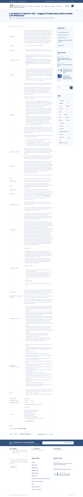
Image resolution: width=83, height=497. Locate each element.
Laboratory (66, 114)
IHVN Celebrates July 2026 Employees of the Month (67, 71)
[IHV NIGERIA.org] (17, 6)
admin (11, 26)
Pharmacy (68, 120)
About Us (31, 6)
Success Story (61, 37)
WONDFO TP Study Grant (63, 142)
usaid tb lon (61, 134)
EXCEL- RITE (46, 6)
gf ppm (60, 111)
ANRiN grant (61, 103)
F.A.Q (33, 484)
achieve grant (61, 100)
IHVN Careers (34, 475)
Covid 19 (60, 106)
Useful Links (58, 6)
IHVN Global (37, 6)
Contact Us (67, 5)
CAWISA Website (35, 470)
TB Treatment (61, 128)
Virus (60, 140)
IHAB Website (34, 467)
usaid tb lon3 (61, 137)
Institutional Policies (36, 486)
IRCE (42, 6)
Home (27, 6)
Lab (59, 114)
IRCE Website (34, 465)
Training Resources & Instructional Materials (65, 41)
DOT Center (68, 106)
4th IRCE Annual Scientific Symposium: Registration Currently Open (64, 78)
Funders (33, 462)
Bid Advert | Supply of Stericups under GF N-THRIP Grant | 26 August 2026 (64, 59)
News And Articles (62, 35)
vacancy (68, 137)
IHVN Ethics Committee (36, 489)
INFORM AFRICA (35, 473)
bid (11, 434)
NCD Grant (61, 120)
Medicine (67, 117)
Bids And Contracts (62, 32)
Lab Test (60, 117)
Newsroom (53, 6)
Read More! (13, 466)
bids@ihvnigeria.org (30, 421)
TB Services (61, 125)
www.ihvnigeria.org (29, 62)
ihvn (16, 434)
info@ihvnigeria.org (22, 1)
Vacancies (60, 45)
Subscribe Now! (69, 442)
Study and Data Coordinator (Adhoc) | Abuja (64, 65)
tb (68, 123)
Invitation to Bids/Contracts (37, 481)
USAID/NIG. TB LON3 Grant (25, 434)
